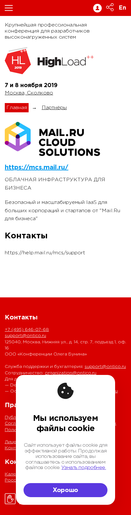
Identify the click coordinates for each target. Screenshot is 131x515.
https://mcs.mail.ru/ (36, 167)
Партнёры (54, 107)
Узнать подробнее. (83, 468)
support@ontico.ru (25, 336)
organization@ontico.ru (70, 373)
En (122, 8)
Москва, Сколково (29, 93)
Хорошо (65, 490)
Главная (16, 107)
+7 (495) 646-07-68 (27, 330)
